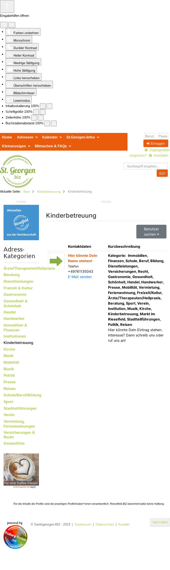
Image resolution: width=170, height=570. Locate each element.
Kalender (50, 137)
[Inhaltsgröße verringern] (43, 106)
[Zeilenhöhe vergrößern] (41, 118)
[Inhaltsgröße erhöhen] (49, 106)
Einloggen (158, 143)
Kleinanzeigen (14, 146)
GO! (162, 173)
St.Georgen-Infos (80, 137)
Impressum (83, 524)
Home (7, 137)
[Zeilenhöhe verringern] (34, 118)
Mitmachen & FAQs (51, 146)
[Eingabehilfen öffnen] (7, 6)
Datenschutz (105, 524)
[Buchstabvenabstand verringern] (47, 123)
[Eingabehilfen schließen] (11, 25)
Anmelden (161, 155)
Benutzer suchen (151, 231)
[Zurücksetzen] (4, 25)
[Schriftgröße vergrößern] (43, 112)
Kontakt (123, 524)
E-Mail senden (80, 276)
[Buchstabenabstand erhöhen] (54, 123)
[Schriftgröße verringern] (36, 112)
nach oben (160, 522)
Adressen (25, 137)
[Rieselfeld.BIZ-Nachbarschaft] (21, 222)
